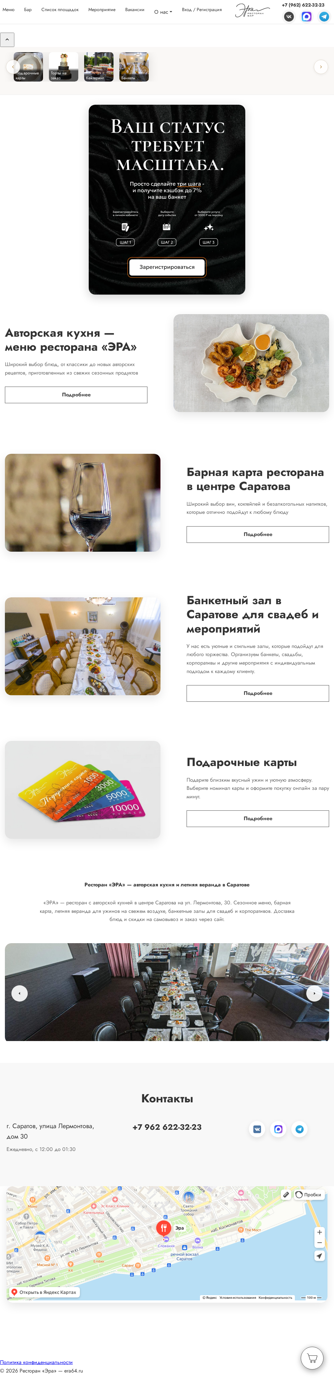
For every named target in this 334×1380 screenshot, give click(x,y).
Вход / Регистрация (202, 8)
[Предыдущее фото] (19, 993)
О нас (161, 11)
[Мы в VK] (257, 1129)
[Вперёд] (321, 67)
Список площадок (60, 8)
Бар (28, 8)
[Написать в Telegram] (299, 1129)
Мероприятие (101, 8)
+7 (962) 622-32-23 (303, 4)
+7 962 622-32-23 (167, 1127)
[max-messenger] (306, 15)
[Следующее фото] (314, 993)
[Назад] (13, 67)
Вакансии (134, 8)
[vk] (289, 15)
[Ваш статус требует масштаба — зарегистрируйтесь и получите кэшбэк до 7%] (167, 200)
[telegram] (324, 15)
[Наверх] (7, 40)
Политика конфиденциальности (36, 1362)
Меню (8, 8)
